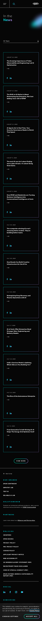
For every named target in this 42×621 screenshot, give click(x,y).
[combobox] (21, 41)
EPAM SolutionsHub (29, 507)
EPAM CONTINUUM (10, 483)
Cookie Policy (34, 611)
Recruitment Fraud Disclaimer (15, 566)
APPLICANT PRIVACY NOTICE (13, 554)
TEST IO (6, 491)
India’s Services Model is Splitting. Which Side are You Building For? (19, 364)
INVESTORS (7, 535)
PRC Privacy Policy (11, 546)
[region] (21, 612)
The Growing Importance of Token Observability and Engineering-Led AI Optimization (20, 63)
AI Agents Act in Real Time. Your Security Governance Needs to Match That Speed (20, 130)
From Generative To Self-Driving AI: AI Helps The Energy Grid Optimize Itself (20, 431)
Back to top (9, 473)
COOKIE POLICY (9, 550)
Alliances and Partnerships (26, 520)
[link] (7, 78)
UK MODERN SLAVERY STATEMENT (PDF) (17, 562)
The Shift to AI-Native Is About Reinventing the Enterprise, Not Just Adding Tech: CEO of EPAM (20, 96)
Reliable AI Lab (9, 495)
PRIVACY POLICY (9, 543)
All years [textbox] (6, 41)
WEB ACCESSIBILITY (10, 558)
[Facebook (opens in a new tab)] (10, 592)
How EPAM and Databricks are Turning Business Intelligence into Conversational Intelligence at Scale (21, 197)
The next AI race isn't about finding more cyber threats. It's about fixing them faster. (20, 164)
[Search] (14, 4)
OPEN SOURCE (8, 539)
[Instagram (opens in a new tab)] (16, 592)
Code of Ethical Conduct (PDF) (15, 570)
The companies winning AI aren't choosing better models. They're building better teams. (18, 231)
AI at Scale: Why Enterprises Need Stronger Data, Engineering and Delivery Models (19, 331)
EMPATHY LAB (8, 487)
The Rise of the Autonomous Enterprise (21, 396)
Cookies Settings (10, 616)
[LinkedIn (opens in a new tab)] (4, 592)
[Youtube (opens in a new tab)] (22, 592)
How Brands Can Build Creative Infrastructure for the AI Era (18, 263)
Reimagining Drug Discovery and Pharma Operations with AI (18, 297)
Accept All (32, 616)
